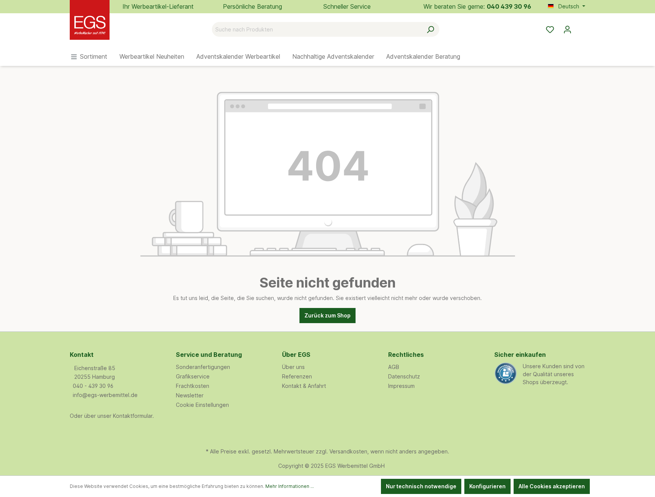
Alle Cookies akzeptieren (552, 486)
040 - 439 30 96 (93, 386)
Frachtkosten (192, 386)
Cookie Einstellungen (202, 405)
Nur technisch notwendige (421, 486)
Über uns (293, 367)
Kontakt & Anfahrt (304, 386)
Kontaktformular (132, 416)
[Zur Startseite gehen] (108, 28)
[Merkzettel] (550, 29)
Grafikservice (193, 376)
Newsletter (190, 395)
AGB (393, 367)
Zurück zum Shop (327, 315)
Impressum (401, 386)
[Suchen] (430, 29)
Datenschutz (404, 376)
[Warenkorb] (580, 27)
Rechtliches (406, 354)
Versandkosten (348, 451)
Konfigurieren (487, 486)
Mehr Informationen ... (289, 486)
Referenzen (297, 376)
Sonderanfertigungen (203, 367)
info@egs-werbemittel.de (105, 395)
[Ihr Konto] (567, 29)
